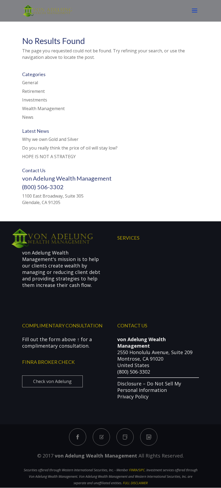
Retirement (33, 91)
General (30, 83)
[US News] (125, 437)
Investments (34, 100)
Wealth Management (43, 108)
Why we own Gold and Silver (50, 139)
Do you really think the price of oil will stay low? (70, 148)
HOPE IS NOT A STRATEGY (49, 157)
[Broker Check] (148, 437)
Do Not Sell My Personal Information (149, 386)
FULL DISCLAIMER (135, 483)
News (27, 117)
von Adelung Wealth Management (96, 455)
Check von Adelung (52, 381)
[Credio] (101, 437)
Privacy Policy (133, 396)
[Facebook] (77, 437)
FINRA (133, 470)
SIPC (142, 470)
